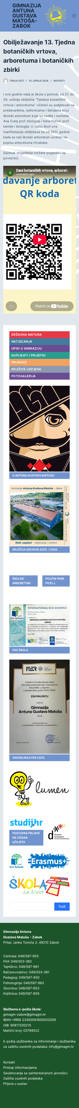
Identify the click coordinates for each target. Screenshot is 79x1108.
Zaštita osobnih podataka (23, 1078)
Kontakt (9, 1062)
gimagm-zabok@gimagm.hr (24, 1014)
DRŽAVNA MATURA (26, 335)
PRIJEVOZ (19, 362)
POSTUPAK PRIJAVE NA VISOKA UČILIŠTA (26, 837)
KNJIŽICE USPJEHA (26, 369)
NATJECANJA (21, 341)
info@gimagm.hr (61, 1047)
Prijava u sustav (15, 1084)
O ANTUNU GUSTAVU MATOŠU (33, 475)
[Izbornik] (74, 16)
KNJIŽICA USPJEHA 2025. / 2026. (35, 549)
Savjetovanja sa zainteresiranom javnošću (35, 1073)
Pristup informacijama (20, 1067)
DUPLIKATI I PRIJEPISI (28, 355)
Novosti (59, 80)
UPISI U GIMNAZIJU (26, 348)
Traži (62, 906)
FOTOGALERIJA (23, 376)
